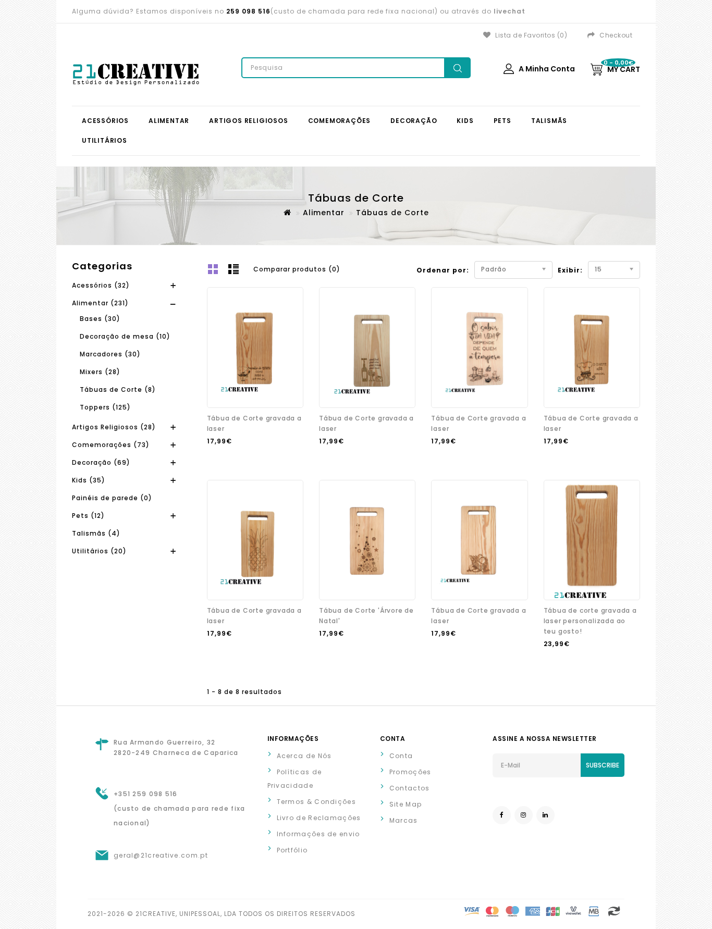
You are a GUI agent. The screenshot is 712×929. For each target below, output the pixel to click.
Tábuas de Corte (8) (118, 389)
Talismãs (549, 120)
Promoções (410, 771)
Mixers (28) (100, 371)
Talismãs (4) (96, 533)
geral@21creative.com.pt (161, 855)
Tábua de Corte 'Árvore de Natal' (366, 615)
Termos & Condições (316, 801)
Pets (502, 120)
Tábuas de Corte (392, 212)
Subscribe (602, 765)
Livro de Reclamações (319, 817)
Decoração (413, 120)
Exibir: (561, 270)
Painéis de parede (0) (112, 497)
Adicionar (231, 461)
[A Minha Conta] (509, 74)
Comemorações (339, 120)
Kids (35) (88, 480)
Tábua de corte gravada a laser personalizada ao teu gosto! (590, 621)
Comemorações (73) (111, 444)
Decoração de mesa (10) (125, 336)
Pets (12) (88, 515)
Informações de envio (318, 833)
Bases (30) (100, 318)
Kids (465, 120)
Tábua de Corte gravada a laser (254, 423)
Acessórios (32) (101, 285)
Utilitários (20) (99, 551)
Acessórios (105, 120)
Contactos (409, 788)
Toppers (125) (105, 407)
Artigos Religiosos (248, 120)
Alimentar (169, 120)
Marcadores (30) (110, 354)
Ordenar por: (442, 270)
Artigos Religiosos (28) (114, 427)
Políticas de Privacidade (294, 778)
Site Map (405, 804)
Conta (401, 755)
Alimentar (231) (100, 303)
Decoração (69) (101, 462)
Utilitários (104, 140)
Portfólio (292, 850)
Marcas (403, 820)
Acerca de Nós (304, 755)
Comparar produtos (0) (296, 269)
